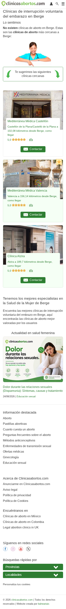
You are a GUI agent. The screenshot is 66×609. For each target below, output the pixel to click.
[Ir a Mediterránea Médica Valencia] (31, 205)
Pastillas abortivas (15, 423)
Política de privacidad (17, 495)
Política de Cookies (15, 500)
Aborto (7, 418)
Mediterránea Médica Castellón (28, 121)
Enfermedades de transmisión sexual (27, 446)
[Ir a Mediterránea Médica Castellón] (31, 139)
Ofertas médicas (13, 451)
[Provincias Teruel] (33, 567)
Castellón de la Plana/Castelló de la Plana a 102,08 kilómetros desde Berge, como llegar (33, 130)
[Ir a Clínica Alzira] (31, 270)
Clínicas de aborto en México (22, 516)
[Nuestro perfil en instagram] (13, 550)
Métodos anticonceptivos (19, 440)
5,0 (10, 139)
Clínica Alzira (16, 256)
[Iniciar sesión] (51, 4)
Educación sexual (26, 396)
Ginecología (11, 457)
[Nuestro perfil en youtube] (20, 550)
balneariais (43, 603)
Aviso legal (10, 489)
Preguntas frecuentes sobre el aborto (27, 434)
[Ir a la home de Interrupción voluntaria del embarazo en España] (23, 4)
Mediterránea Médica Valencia (27, 190)
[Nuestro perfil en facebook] (5, 550)
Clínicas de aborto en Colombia (23, 521)
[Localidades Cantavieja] (33, 575)
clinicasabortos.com (22, 599)
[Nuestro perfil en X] (28, 550)
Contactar (36, 149)
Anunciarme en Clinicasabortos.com (26, 484)
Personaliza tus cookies (16, 584)
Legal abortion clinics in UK (21, 527)
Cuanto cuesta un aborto (19, 429)
